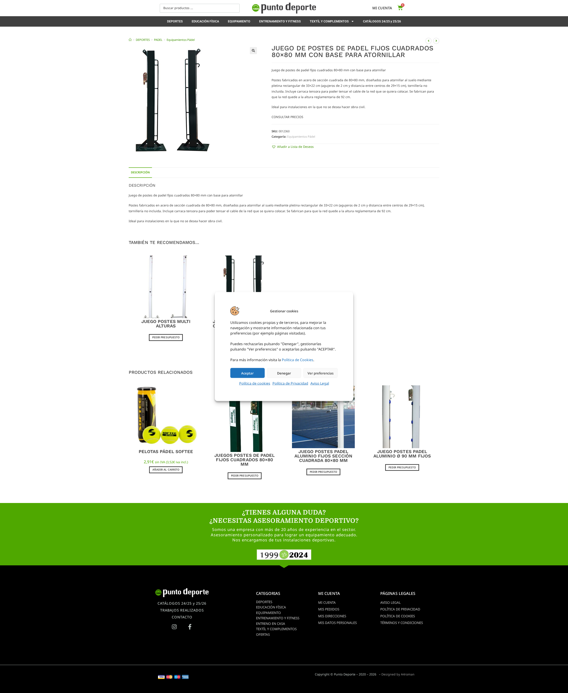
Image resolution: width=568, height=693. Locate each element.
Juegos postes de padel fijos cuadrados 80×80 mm (244, 459)
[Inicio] (130, 40)
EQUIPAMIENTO (239, 21)
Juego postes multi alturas (166, 323)
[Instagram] (174, 626)
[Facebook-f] (189, 626)
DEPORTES (175, 21)
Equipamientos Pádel (181, 40)
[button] (253, 50)
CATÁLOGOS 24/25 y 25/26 (382, 21)
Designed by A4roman (397, 674)
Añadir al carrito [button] (165, 469)
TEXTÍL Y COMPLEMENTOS (329, 21)
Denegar (284, 373)
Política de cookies (254, 383)
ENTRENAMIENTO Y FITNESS (280, 21)
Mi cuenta (382, 8)
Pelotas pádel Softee (166, 451)
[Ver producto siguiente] (436, 41)
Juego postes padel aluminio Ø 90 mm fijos (402, 453)
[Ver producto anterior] (428, 41)
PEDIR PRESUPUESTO (166, 337)
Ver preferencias (320, 373)
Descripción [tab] (140, 172)
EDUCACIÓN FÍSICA (205, 21)
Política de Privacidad (290, 383)
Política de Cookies (297, 359)
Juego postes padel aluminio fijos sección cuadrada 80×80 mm (323, 456)
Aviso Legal (319, 383)
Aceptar (247, 373)
